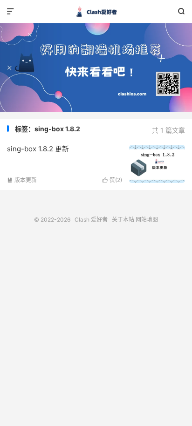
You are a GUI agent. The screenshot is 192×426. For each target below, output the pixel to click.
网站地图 (147, 219)
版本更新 (22, 179)
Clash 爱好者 (95, 11)
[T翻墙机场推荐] (96, 67)
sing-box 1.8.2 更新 (38, 148)
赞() (112, 179)
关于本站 (123, 219)
